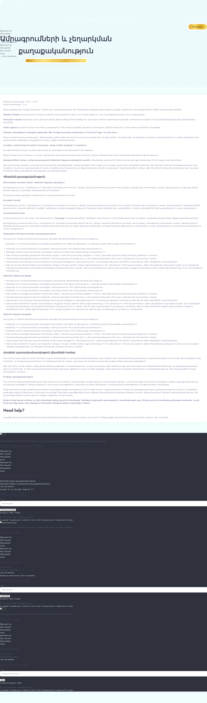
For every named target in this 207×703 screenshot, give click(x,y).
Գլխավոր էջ (76, 20)
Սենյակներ (92, 20)
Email (2, 499)
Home (29, 60)
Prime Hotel (59, 218)
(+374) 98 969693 (8, 42)
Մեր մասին (116, 20)
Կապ (104, 20)
